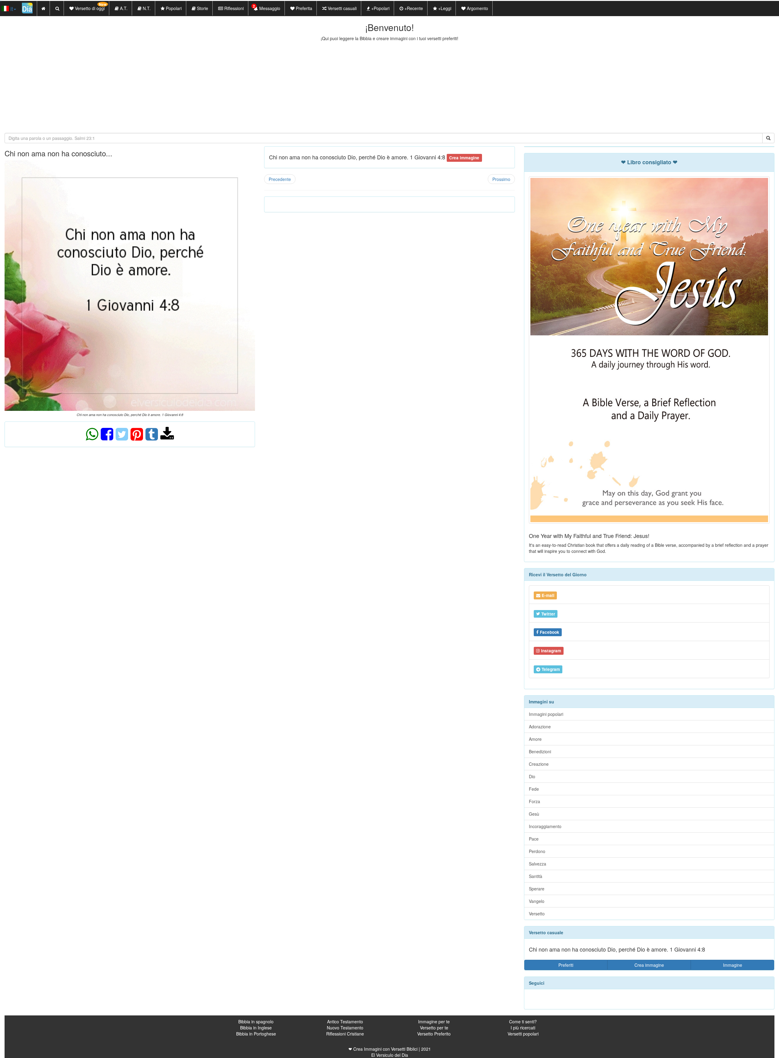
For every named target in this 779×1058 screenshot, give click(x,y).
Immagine (732, 965)
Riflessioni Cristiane (345, 1034)
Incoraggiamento (545, 826)
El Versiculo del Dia (389, 1055)
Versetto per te (434, 1028)
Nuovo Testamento (345, 1028)
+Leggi (444, 8)
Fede (534, 789)
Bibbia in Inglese (256, 1028)
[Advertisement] (389, 87)
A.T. (123, 8)
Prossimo (501, 179)
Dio (532, 776)
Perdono (537, 851)
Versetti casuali (342, 8)
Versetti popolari (523, 1034)
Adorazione (540, 726)
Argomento (477, 8)
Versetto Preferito (434, 1034)
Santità (535, 876)
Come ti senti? (523, 1021)
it (11, 8)
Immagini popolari (546, 714)
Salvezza (537, 864)
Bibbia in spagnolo (256, 1021)
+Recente (413, 8)
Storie (202, 8)
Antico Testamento (345, 1021)
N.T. (146, 8)
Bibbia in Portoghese (256, 1034)
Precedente (280, 179)
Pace (534, 839)
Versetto (537, 914)
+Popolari (380, 8)
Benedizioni (540, 751)
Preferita (303, 8)
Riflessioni (233, 8)
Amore (535, 739)
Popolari (173, 8)
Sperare (536, 889)
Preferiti (565, 965)
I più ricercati (523, 1028)
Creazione (539, 764)
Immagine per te (434, 1021)
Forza (534, 801)
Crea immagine (649, 965)
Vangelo (536, 901)
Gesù (534, 814)
